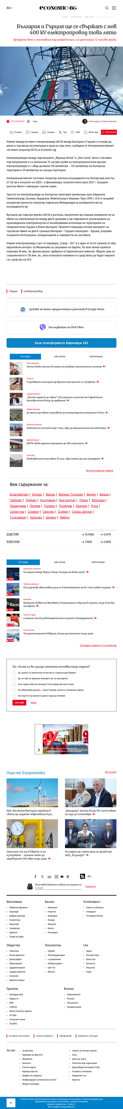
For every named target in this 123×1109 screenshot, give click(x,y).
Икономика (14, 901)
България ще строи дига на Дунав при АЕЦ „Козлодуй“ (88, 853)
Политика (14, 951)
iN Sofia (12, 1015)
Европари (14, 911)
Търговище (18, 517)
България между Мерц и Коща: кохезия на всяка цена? (54, 572)
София (63, 511)
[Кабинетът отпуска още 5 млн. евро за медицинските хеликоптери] (16, 430)
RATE (11, 1003)
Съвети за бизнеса (95, 907)
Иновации (52, 916)
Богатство (90, 959)
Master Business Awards (20, 1011)
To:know (70, 998)
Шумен (51, 517)
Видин (91, 494)
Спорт (89, 971)
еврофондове (65, 1036)
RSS (89, 876)
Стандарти (91, 911)
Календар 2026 (16, 994)
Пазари (51, 920)
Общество (13, 945)
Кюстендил (67, 500)
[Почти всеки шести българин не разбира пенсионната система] (16, 368)
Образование (15, 963)
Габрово (16, 500)
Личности (90, 963)
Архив (33, 703)
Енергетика (14, 920)
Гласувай (19, 702)
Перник (35, 506)
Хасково (36, 517)
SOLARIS (13, 1023)
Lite (85, 945)
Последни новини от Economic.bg (98, 645)
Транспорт (14, 924)
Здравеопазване (17, 967)
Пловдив (65, 506)
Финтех (51, 971)
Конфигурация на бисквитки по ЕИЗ (39, 1079)
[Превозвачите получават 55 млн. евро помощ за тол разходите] (16, 460)
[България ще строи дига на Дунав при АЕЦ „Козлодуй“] (90, 833)
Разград (81, 506)
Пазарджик (18, 506)
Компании (52, 907)
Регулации (53, 932)
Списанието (72, 1003)
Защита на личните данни (84, 1050)
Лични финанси (17, 955)
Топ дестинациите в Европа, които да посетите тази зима (58, 633)
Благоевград (19, 494)
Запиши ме (90, 886)
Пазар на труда (16, 936)
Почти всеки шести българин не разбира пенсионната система (64, 366)
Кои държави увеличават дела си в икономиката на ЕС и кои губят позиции (67, 587)
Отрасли (52, 911)
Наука (89, 951)
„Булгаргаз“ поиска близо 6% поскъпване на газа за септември (90, 812)
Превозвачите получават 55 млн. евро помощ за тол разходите (64, 458)
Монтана (98, 500)
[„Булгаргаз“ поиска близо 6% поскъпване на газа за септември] (90, 792)
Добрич (31, 500)
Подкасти (13, 998)
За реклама (27, 1050)
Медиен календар (30, 1084)
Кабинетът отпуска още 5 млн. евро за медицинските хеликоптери (67, 428)
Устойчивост (91, 901)
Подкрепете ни (79, 1075)
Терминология (73, 994)
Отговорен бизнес (94, 916)
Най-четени (59, 356)
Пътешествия (92, 955)
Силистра (17, 511)
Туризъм (13, 932)
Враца (104, 494)
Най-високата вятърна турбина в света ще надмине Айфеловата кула (29, 812)
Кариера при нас (30, 1071)
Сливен (33, 511)
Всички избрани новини (99, 470)
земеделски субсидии (88, 1036)
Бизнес (50, 901)
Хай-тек (51, 967)
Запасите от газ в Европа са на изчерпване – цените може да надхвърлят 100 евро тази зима (27, 855)
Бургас (37, 494)
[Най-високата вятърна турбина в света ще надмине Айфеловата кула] (32, 792)
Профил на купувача (32, 1075)
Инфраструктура (17, 916)
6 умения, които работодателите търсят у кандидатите (58, 618)
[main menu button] (114, 7)
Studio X (71, 1104)
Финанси (56, 744)
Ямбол (65, 517)
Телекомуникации (56, 955)
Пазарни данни (74, 1007)
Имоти (51, 928)
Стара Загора (82, 511)
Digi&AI (51, 951)
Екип (74, 1055)
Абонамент (27, 1059)
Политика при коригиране (84, 1063)
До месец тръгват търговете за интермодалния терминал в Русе (66, 412)
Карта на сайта (79, 1059)
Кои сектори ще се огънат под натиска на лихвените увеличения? (64, 749)
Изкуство (90, 967)
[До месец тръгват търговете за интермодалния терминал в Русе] (16, 414)
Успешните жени (17, 1019)
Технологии (53, 945)
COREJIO (13, 1007)
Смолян (48, 511)
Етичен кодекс (29, 1067)
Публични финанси (18, 907)
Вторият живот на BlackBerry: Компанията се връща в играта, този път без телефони (68, 604)
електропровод (33, 291)
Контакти (26, 1063)
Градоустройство (17, 971)
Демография (15, 959)
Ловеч (83, 500)
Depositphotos (68, 1106)
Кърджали (47, 500)
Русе (94, 506)
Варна (50, 494)
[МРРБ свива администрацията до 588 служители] (16, 445)
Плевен (49, 506)
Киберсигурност (55, 963)
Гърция (13, 291)
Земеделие (14, 928)
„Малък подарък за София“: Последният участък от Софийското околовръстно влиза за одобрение (65, 399)
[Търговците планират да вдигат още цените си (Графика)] (16, 383)
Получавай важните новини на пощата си (58, 884)
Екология (13, 976)
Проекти (12, 988)
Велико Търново (71, 494)
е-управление (54, 959)
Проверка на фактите (32, 1055)
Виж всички (110, 772)
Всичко (69, 988)
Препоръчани (95, 356)
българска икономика (19, 1036)
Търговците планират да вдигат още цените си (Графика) (61, 381)
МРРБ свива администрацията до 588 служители (56, 443)
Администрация (17, 980)
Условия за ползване (82, 1071)
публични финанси (44, 1036)
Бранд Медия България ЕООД (85, 1067)
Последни (25, 356)
